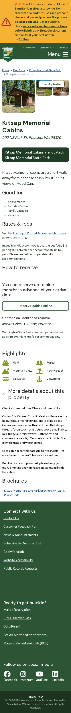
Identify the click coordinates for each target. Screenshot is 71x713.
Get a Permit (12, 626)
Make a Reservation (17, 610)
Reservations (28, 47)
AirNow (24, 39)
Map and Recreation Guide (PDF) (25, 643)
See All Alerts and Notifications (25, 635)
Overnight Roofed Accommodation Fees (39, 233)
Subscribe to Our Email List (22, 543)
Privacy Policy (36, 696)
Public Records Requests (20, 568)
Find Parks (19, 70)
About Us (63, 47)
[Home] (8, 54)
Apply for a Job (13, 552)
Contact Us (11, 518)
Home (5, 70)
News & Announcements (20, 535)
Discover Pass (47, 47)
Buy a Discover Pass (17, 618)
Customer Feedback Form (21, 526)
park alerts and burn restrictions (45, 26)
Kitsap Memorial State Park (45, 70)
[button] (65, 54)
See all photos (51, 84)
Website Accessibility (18, 560)
